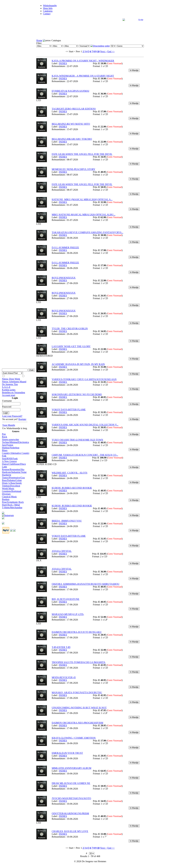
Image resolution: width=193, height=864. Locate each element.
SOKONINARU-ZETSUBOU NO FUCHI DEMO (77, 394)
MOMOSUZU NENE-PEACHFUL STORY (73, 169)
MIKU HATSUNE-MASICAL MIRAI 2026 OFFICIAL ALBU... (83, 214)
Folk (4, 456)
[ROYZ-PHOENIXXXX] (41, 285)
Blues (4, 450)
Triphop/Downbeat (11, 485)
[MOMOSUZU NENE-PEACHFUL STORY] (41, 176)
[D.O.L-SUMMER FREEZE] (41, 254)
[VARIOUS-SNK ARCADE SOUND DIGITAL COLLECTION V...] (41, 432)
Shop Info (47, 8)
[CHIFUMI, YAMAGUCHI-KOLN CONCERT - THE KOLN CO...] (41, 462)
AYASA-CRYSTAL (62, 551)
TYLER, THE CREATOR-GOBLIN (70, 328)
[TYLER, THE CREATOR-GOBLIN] (41, 336)
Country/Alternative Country (15, 453)
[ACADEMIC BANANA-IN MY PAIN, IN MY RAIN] (41, 371)
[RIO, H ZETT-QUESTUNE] (41, 606)
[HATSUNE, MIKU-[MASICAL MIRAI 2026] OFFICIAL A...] (41, 206)
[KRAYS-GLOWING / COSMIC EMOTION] (41, 745)
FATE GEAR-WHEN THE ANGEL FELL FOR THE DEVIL (82, 154)
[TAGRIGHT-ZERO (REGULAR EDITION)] (41, 116)
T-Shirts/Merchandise (12, 507)
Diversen (6, 494)
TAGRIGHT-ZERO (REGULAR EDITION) (74, 108)
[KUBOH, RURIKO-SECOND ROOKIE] (41, 495)
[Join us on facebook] (3, 512)
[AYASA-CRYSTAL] (41, 558)
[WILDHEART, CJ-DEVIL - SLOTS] (41, 480)
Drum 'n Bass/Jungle (12, 483)
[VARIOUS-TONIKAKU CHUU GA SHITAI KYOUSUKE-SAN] (41, 386)
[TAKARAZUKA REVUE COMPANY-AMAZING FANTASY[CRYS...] (41, 239)
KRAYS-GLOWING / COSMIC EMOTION (74, 738)
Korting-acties (8, 389)
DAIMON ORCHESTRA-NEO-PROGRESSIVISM (77, 722)
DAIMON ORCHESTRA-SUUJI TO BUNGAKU (77, 632)
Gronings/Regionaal (11, 491)
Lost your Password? (12, 416)
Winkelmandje (50, 5)
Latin (4, 466)
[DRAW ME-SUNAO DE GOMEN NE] (41, 790)
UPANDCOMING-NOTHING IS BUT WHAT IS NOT (79, 707)
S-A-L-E (6, 387)
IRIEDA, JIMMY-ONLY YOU (67, 521)
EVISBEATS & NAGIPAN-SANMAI (70, 91)
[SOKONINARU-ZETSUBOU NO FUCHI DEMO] (41, 401)
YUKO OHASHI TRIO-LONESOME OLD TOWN (77, 439)
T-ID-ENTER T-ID (61, 647)
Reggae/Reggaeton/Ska (13, 469)
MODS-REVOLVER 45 (64, 677)
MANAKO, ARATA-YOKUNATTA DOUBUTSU (77, 692)
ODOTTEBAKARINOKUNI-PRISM (70, 813)
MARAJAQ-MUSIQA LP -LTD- (68, 614)
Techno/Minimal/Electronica (15, 442)
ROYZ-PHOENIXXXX (64, 277)
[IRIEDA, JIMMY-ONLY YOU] (41, 528)
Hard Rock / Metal (11, 504)
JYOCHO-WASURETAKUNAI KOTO (71, 798)
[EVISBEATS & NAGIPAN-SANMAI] (41, 98)
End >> (111, 51)
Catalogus (47, 11)
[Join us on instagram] (8, 514)
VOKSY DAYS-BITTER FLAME (69, 409)
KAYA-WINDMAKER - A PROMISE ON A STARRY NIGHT (83, 76)
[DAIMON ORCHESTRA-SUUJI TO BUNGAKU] (41, 639)
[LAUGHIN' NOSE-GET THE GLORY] (41, 353)
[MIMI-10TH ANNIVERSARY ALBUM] (41, 775)
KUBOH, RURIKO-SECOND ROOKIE (72, 488)
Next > (103, 51)
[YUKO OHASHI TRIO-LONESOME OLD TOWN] (41, 447)
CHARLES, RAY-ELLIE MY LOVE (70, 831)
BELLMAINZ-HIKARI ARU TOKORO (72, 139)
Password (6, 406)
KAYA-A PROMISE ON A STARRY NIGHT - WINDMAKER (83, 60)
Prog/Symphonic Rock (13, 502)
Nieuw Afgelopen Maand (14, 381)
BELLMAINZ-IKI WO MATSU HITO (71, 124)
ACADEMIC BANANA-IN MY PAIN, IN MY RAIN (78, 364)
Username (7, 401)
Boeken (5, 499)
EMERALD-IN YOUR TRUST (67, 753)
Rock (4, 436)
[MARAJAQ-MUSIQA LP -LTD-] (41, 621)
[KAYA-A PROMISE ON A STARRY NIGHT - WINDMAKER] (41, 68)
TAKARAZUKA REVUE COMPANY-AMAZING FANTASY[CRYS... (87, 232)
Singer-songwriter (10, 439)
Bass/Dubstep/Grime (12, 480)
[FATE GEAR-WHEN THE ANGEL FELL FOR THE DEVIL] (41, 161)
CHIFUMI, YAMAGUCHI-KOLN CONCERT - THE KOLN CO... (85, 455)
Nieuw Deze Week (11, 379)
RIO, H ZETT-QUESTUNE (65, 599)
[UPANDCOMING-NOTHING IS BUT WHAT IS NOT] (41, 715)
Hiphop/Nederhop (10, 447)
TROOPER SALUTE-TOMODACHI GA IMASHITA (78, 662)
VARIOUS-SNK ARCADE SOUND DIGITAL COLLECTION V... (85, 424)
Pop (4, 434)
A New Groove (9, 461)
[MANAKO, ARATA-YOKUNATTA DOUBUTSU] (41, 699)
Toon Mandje (8, 425)
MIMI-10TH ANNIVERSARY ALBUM (71, 768)
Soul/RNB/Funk (10, 458)
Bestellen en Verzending (13, 392)
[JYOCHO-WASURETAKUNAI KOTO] (41, 805)
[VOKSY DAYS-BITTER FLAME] (41, 417)
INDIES (63, 63)
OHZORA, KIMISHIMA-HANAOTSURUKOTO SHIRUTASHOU (85, 584)
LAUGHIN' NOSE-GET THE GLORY (71, 346)
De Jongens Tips (10, 384)
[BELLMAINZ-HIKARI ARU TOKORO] (41, 146)
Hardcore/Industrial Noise (14, 472)
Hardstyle (6, 475)
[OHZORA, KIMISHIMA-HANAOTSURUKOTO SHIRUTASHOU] (41, 591)
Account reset (8, 395)
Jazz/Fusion (7, 445)
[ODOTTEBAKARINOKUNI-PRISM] (41, 820)
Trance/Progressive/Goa (13, 477)
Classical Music (9, 496)
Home (39, 40)
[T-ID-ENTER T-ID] (41, 654)
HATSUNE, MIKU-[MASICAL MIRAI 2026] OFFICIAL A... (82, 199)
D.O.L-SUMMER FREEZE (65, 247)
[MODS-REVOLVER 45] (41, 684)
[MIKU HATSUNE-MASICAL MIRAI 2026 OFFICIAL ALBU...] (41, 222)
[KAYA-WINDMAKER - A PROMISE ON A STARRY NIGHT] (41, 83)
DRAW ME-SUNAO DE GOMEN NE (71, 783)
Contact (46, 13)
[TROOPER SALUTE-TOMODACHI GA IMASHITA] (41, 669)
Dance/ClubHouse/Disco (14, 464)
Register (22, 419)
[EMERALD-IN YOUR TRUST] (41, 760)
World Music (8, 488)
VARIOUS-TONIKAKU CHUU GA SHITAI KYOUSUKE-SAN (84, 379)
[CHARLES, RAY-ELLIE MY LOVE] (41, 838)
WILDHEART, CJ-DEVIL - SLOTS (69, 472)
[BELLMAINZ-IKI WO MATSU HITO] (41, 131)
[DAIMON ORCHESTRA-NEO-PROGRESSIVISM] (41, 730)
